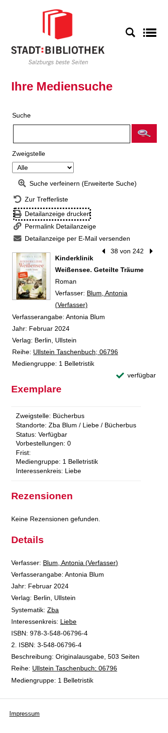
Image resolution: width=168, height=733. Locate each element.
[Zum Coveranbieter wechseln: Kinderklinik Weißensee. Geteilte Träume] (31, 276)
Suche (21, 115)
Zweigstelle (28, 153)
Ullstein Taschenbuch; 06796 (75, 352)
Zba (53, 610)
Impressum (24, 713)
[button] (144, 133)
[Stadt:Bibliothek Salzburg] (58, 37)
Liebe (68, 621)
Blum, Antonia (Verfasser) (80, 562)
